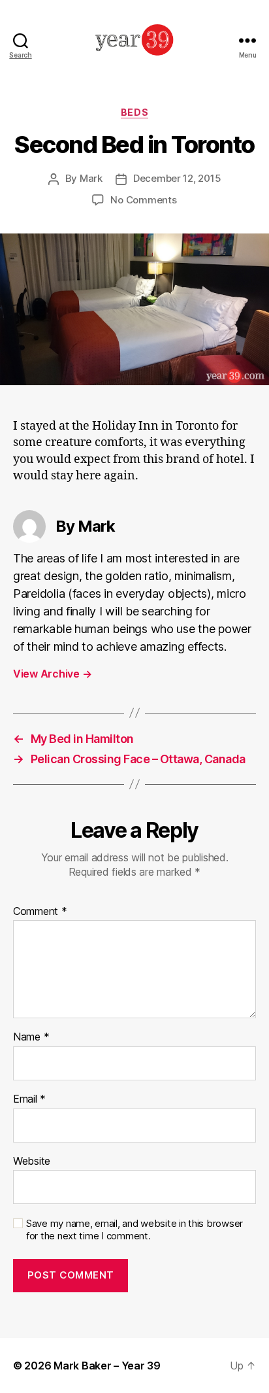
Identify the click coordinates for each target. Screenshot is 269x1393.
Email (29, 1099)
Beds (134, 112)
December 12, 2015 (177, 178)
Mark (91, 178)
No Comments (143, 200)
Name (31, 1037)
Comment (40, 912)
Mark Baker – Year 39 (107, 1365)
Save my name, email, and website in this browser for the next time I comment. (134, 1230)
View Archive (52, 673)
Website (31, 1161)
